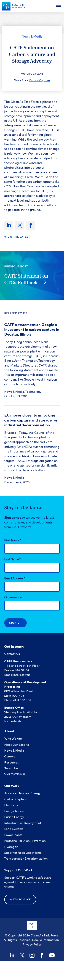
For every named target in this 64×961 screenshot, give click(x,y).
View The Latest (17, 237)
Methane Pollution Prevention (25, 841)
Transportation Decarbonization (26, 859)
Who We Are (13, 739)
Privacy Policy (32, 944)
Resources (11, 762)
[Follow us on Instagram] (32, 955)
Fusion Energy (14, 817)
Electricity (11, 805)
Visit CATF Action (16, 774)
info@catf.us (21, 675)
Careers (9, 756)
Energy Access (14, 811)
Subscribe (11, 768)
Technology (33, 392)
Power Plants (13, 835)
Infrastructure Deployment (22, 823)
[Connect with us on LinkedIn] (12, 955)
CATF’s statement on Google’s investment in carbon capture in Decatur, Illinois (31, 329)
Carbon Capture (39, 80)
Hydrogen (11, 847)
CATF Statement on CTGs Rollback (26, 279)
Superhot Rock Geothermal (23, 853)
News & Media (32, 36)
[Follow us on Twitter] (22, 955)
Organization (13, 597)
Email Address (14, 578)
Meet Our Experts (16, 745)
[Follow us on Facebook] (42, 955)
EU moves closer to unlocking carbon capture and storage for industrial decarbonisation (30, 420)
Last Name (12, 559)
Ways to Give (20, 899)
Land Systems (13, 829)
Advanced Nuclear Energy (22, 793)
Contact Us (12, 654)
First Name (12, 540)
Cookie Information (45, 940)
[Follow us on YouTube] (52, 955)
